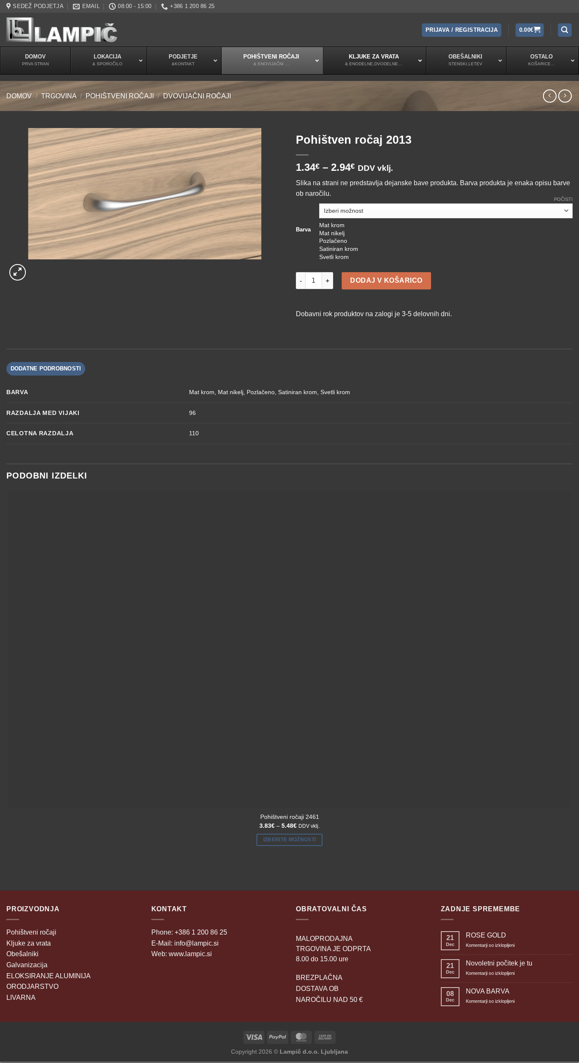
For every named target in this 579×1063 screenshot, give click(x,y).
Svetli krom (335, 392)
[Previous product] (564, 96)
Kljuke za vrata (28, 943)
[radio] (446, 225)
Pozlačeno (261, 392)
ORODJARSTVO (32, 986)
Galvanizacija (26, 964)
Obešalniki (22, 953)
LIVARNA (21, 997)
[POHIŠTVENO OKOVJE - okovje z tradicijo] (61, 29)
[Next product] (549, 96)
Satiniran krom (297, 392)
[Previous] (10, 875)
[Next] (38, 267)
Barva (303, 230)
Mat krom (201, 392)
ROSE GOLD (486, 935)
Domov (19, 96)
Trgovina (59, 96)
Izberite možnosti (289, 839)
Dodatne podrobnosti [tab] (46, 368)
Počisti (563, 199)
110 (194, 433)
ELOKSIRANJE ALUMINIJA (48, 976)
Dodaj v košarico (386, 280)
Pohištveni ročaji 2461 (289, 816)
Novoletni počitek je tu (499, 963)
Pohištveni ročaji (120, 96)
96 (192, 412)
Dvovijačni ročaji (197, 96)
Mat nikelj (230, 392)
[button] (461, 30)
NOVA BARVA (487, 991)
